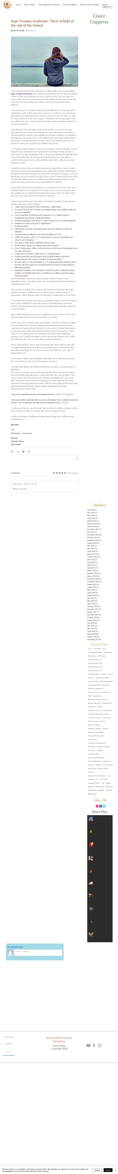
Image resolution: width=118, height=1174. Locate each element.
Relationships (16, 433)
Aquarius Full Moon (103, 678)
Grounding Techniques (96, 758)
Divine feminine (93, 721)
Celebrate (91, 707)
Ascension (106, 685)
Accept (108, 1170)
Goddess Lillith (93, 754)
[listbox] (107, 7)
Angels (103, 674)
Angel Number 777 (95, 670)
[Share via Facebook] (12, 451)
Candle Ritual (107, 703)
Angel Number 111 (95, 660)
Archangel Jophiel (106, 681)
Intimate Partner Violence (97, 776)
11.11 (90, 649)
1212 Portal (108, 652)
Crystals (91, 718)
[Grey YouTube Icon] (88, 1045)
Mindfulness (92, 794)
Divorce (103, 721)
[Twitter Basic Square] (104, 806)
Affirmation (102, 656)
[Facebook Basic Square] (100, 806)
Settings (97, 1170)
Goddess (100, 750)
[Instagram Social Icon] (97, 806)
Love (102, 783)
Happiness (107, 761)
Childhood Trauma (94, 710)
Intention (91, 772)
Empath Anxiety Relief (96, 732)
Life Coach (104, 779)
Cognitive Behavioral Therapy (98, 714)
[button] (107, 7)
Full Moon (91, 747)
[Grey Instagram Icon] (99, 1045)
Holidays (98, 765)
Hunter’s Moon (102, 768)
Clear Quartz (107, 710)
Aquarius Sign (93, 681)
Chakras (99, 707)
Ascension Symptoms (95, 688)
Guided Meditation (95, 761)
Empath (105, 728)
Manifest (91, 787)
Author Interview (94, 692)
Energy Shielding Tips (96, 736)
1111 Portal (97, 649)
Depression (107, 718)
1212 (104, 649)
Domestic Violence (17, 441)
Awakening (106, 692)
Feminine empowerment (97, 743)
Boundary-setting (94, 699)
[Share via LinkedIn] (23, 451)
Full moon (91, 750)
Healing (91, 765)
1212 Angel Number (95, 652)
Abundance (92, 656)
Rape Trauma (27, 433)
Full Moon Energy (103, 747)
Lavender (91, 779)
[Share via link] (29, 451)
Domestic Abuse (94, 725)
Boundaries (97, 696)
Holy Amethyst (107, 765)
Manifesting (100, 787)
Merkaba (101, 790)
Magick (108, 783)
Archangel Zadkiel (94, 685)
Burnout (105, 699)
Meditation (109, 787)
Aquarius (91, 678)
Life (97, 779)
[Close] (115, 1170)
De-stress (98, 718)
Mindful (109, 790)
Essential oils (92, 739)
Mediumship (92, 790)
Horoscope (92, 768)
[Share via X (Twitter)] (18, 451)
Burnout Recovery (94, 703)
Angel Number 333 (95, 667)
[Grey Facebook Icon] (94, 1045)
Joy (109, 776)
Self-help (14, 438)
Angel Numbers (94, 674)
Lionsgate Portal (94, 783)
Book (90, 696)
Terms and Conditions (9, 1055)
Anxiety (110, 674)
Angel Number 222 (95, 663)
